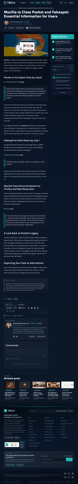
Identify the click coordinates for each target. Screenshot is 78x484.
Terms (38, 481)
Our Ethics (70, 411)
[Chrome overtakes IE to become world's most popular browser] (67, 385)
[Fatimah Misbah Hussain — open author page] (6, 22)
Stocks (32, 2)
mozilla (15, 299)
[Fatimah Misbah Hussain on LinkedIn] (14, 336)
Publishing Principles (61, 411)
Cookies (43, 481)
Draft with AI (21, 304)
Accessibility (67, 481)
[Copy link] (7, 311)
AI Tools (49, 2)
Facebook (23, 307)
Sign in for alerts (41, 336)
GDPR (73, 481)
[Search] (65, 2)
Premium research (10, 465)
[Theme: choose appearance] (62, 2)
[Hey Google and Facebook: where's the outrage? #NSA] (53, 385)
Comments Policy (56, 481)
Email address (44, 456)
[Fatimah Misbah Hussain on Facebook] (17, 336)
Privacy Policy (33, 481)
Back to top (63, 92)
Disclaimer (49, 481)
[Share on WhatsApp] (37, 308)
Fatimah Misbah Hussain (16, 22)
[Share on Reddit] (34, 308)
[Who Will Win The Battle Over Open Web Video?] (10, 385)
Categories (23, 2)
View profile (32, 336)
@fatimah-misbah (17, 325)
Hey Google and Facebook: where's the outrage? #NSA (53, 394)
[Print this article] (13, 311)
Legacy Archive (9, 390)
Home (5, 8)
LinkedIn (10, 307)
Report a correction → (18, 315)
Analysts (38, 2)
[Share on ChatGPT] (28, 308)
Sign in (71, 2)
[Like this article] (5, 27)
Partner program (20, 465)
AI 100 (43, 2)
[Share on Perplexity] (31, 308)
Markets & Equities (13, 8)
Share (12, 27)
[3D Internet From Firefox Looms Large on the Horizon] (24, 385)
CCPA (62, 481)
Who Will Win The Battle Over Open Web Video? (10, 394)
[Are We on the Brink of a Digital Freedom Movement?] (39, 385)
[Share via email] (10, 311)
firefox (9, 299)
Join (70, 459)
